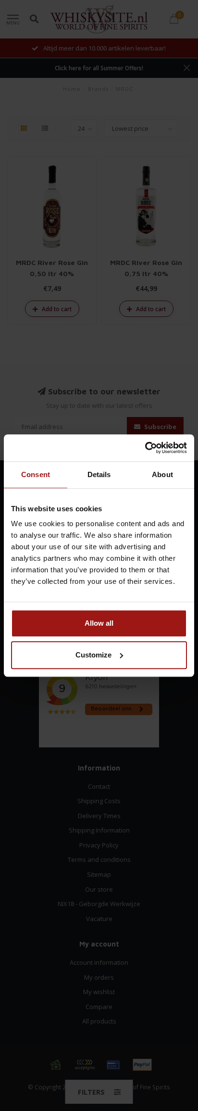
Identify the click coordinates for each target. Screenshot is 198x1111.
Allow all (99, 623)
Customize (93, 655)
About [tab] (162, 474)
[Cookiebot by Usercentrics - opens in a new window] (145, 448)
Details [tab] (99, 474)
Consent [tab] (35, 474)
